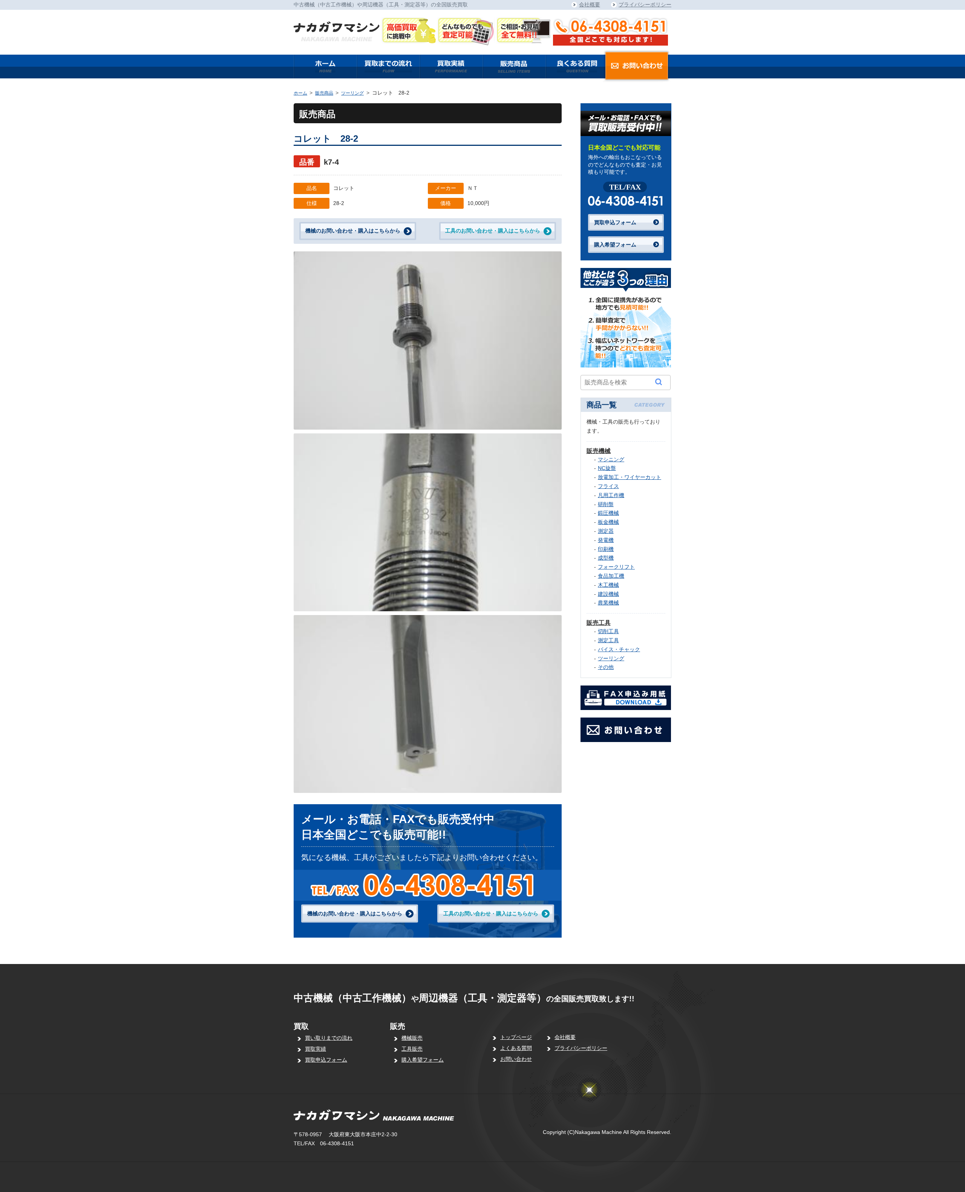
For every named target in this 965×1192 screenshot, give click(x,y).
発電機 (606, 540)
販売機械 (599, 451)
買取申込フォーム (615, 222)
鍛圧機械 (608, 513)
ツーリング (352, 93)
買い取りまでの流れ (328, 1038)
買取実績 (315, 1049)
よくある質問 (516, 1048)
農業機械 (608, 603)
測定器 (606, 531)
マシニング (611, 459)
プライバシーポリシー (645, 5)
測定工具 (608, 640)
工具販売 (412, 1049)
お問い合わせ (516, 1059)
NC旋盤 (607, 468)
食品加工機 (611, 576)
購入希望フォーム (615, 245)
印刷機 (606, 549)
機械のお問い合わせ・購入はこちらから (352, 231)
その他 (606, 667)
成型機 (606, 558)
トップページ (516, 1037)
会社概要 (589, 5)
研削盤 (606, 504)
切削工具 (608, 631)
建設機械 (608, 594)
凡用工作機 (611, 495)
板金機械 (608, 522)
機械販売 (412, 1038)
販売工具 (599, 623)
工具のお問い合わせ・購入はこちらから (492, 231)
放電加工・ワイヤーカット (629, 477)
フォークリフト (616, 567)
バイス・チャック (619, 649)
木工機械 (608, 585)
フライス (608, 486)
